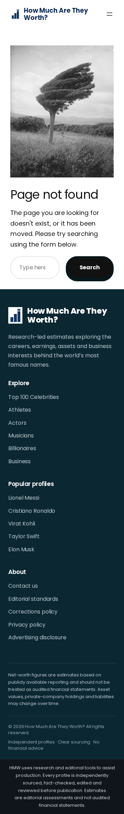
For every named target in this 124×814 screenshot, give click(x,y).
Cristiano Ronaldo (31, 511)
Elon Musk (21, 549)
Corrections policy (33, 612)
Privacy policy (26, 625)
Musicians (21, 435)
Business (19, 461)
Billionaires (22, 448)
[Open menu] (109, 14)
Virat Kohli (21, 524)
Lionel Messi (23, 498)
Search (90, 267)
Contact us (23, 586)
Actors (17, 423)
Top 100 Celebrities (33, 397)
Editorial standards (33, 599)
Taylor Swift (24, 536)
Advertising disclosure (37, 637)
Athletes (19, 410)
